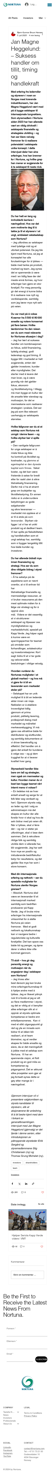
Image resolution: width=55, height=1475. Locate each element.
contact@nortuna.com (34, 1448)
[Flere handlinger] (42, 34)
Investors (28, 18)
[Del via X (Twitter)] (19, 1183)
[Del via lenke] (33, 1183)
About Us (7, 1424)
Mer (41, 18)
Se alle (41, 1204)
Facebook (7, 1450)
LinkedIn (7, 1447)
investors (17, 1162)
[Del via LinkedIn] (26, 1183)
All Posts (13, 18)
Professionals (9, 1421)
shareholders (31, 1162)
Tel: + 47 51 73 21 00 (33, 1451)
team (15, 1168)
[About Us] (18, 1423)
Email (10, 1354)
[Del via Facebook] (12, 1183)
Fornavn (11, 1328)
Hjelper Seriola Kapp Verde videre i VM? (27, 1237)
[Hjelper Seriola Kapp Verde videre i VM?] (27, 1219)
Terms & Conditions (33, 1413)
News (6, 1415)
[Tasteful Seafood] (18, 1412)
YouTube (7, 1456)
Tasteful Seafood (9, 1412)
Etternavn (12, 1341)
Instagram (8, 1453)
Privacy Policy (30, 1416)
